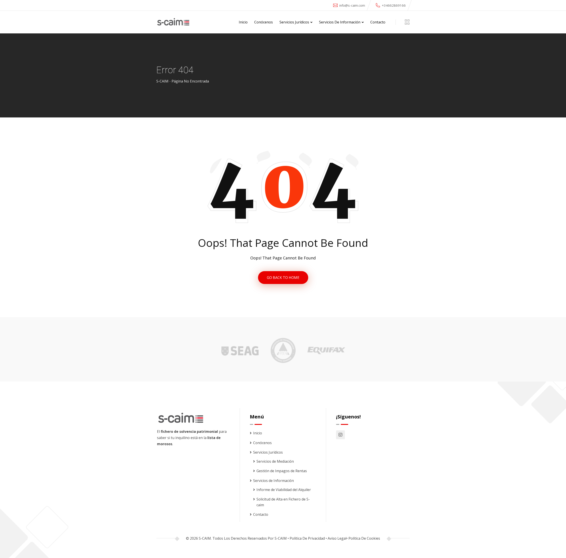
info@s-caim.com (352, 5)
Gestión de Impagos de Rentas (281, 470)
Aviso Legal (337, 538)
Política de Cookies (364, 538)
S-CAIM (281, 538)
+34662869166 (394, 5)
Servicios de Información (339, 22)
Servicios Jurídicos (294, 22)
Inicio (243, 22)
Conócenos (263, 22)
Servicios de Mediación (275, 461)
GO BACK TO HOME (283, 277)
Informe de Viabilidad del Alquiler (283, 489)
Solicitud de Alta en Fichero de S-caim (283, 502)
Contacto (377, 22)
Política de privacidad (307, 538)
